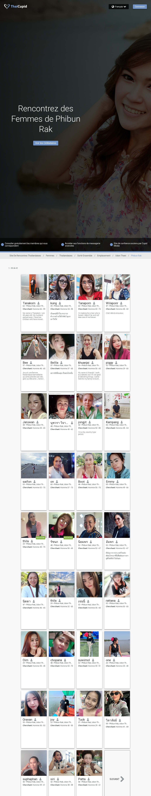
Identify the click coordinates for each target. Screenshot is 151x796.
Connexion (140, 6)
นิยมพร (83, 542)
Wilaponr (112, 303)
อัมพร (110, 542)
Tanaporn (84, 303)
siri (52, 779)
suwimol (84, 660)
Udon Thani (120, 255)
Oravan (27, 719)
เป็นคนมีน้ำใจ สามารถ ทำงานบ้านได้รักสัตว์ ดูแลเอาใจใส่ (60, 316)
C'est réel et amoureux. (115, 313)
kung (53, 303)
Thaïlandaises (65, 255)
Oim (25, 660)
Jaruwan (28, 422)
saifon (27, 481)
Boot (81, 481)
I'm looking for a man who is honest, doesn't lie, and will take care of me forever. (89, 315)
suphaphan (30, 779)
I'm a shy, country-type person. (87, 433)
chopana (56, 660)
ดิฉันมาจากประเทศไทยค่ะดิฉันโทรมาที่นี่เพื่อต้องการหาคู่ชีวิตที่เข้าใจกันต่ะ (117, 556)
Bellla (54, 362)
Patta (82, 779)
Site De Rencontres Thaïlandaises (25, 255)
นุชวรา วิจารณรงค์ (59, 423)
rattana (110, 600)
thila (26, 541)
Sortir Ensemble (84, 255)
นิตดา (27, 601)
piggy (109, 362)
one (108, 660)
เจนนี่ (81, 601)
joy (52, 719)
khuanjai (83, 362)
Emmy (110, 481)
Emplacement (103, 255)
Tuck (81, 719)
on (52, 481)
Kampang (112, 422)
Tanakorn (29, 303)
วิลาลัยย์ (111, 720)
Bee (25, 362)
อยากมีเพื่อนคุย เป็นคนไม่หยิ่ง (61, 373)
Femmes (50, 255)
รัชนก (54, 542)
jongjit (82, 422)
